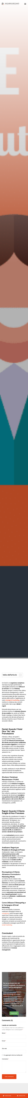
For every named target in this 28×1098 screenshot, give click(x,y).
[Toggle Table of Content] (19, 675)
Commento (5, 1059)
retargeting (5, 913)
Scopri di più (14, 1013)
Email (4, 1041)
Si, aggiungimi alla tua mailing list (12, 1055)
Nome (4, 1033)
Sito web (4, 1048)
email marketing (7, 925)
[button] (25, 4)
